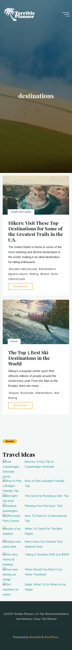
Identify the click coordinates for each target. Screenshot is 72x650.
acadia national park (24, 269)
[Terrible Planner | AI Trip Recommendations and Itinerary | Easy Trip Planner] (20, 14)
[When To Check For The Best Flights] (12, 531)
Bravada (35, 637)
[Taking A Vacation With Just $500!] (12, 559)
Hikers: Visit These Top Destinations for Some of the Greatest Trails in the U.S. (35, 231)
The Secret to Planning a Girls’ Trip (47, 496)
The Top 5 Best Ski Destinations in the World (29, 358)
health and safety (21, 211)
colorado (28, 393)
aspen (15, 393)
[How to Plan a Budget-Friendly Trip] (12, 486)
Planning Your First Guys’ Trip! (43, 506)
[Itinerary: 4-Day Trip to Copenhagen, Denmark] (12, 469)
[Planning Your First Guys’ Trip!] (12, 509)
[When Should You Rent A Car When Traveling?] (12, 574)
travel (45, 274)
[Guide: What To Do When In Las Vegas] (12, 589)
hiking (35, 274)
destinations (48, 269)
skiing (13, 398)
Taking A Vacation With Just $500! (47, 554)
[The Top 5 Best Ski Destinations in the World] (36, 322)
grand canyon (19, 274)
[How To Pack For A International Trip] (12, 519)
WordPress (51, 637)
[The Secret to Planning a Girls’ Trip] (12, 499)
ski (57, 393)
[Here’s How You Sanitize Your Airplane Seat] (12, 544)
